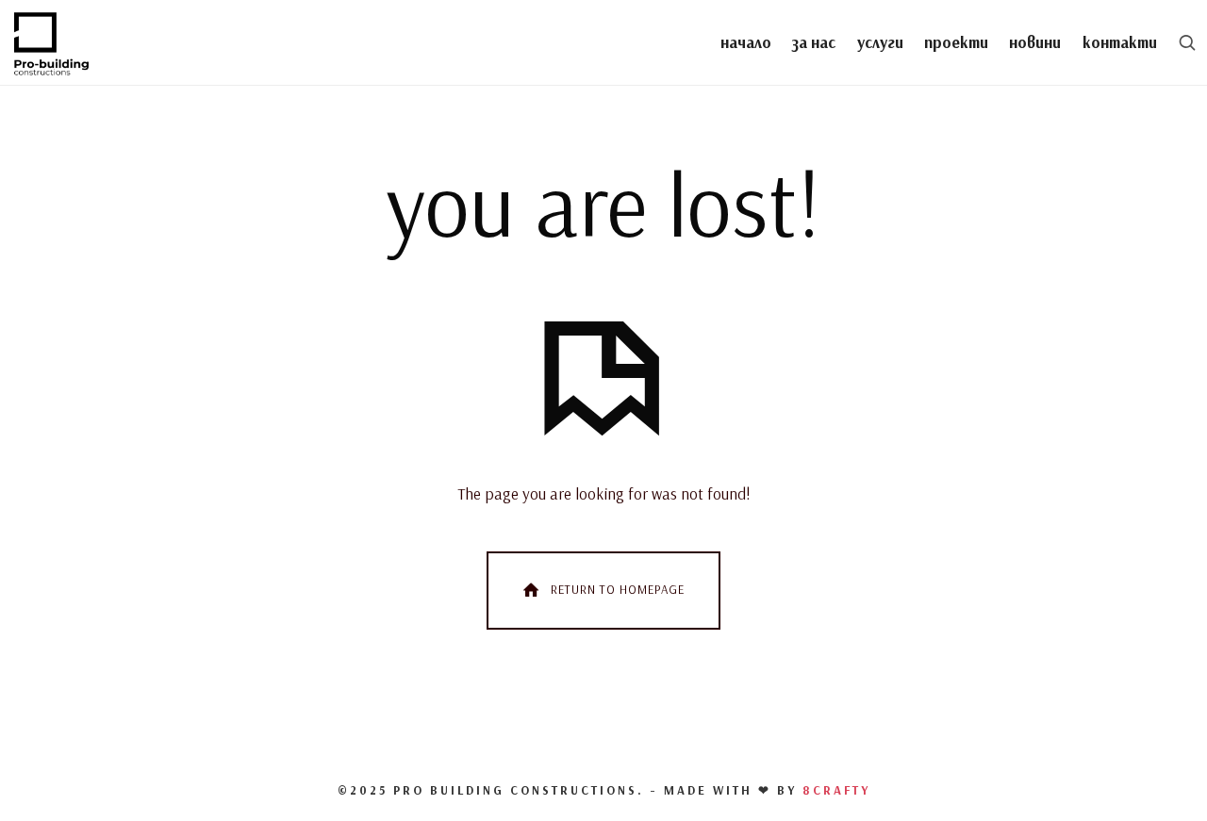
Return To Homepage (618, 589)
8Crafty (836, 789)
